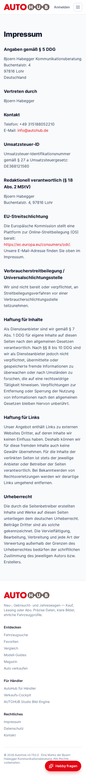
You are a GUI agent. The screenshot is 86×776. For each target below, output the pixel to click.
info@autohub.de (32, 130)
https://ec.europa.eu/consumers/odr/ (37, 244)
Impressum (12, 722)
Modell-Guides (15, 655)
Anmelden (62, 7)
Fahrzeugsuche (16, 635)
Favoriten (11, 641)
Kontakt (10, 735)
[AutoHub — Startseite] (26, 7)
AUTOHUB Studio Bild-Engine (27, 702)
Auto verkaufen (16, 668)
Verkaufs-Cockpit (17, 695)
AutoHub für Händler (20, 688)
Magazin (10, 662)
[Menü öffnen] (78, 7)
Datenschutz (14, 728)
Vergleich (11, 648)
